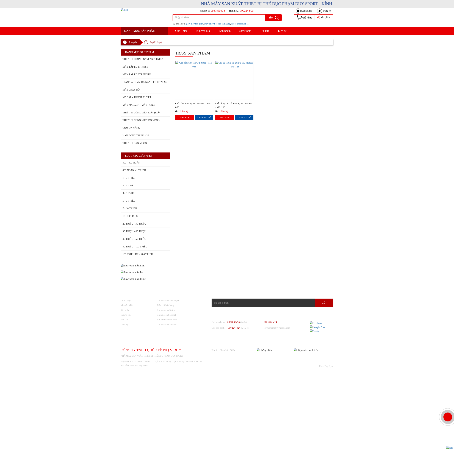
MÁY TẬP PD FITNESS (135, 66)
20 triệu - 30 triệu (134, 223)
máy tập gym (197, 23)
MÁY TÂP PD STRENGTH (137, 74)
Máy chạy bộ (210, 23)
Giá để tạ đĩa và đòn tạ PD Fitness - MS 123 (234, 105)
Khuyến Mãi (203, 30)
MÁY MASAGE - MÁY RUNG (139, 105)
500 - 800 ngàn (131, 162)
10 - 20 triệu (130, 216)
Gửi (324, 302)
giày (188, 23)
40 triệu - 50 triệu (134, 239)
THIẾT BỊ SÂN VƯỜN (135, 143)
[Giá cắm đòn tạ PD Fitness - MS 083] (194, 64)
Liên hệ (282, 30)
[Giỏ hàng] (304, 17)
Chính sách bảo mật (166, 314)
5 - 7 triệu (129, 201)
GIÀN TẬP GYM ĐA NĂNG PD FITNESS (145, 82)
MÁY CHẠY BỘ (131, 89)
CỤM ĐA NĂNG (131, 128)
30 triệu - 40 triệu (134, 231)
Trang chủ (133, 42)
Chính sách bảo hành (167, 324)
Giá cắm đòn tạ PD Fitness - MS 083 (193, 105)
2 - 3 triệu (129, 185)
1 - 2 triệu (129, 178)
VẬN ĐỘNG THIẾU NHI (136, 135)
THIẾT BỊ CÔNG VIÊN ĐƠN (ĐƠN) (142, 112)
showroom (245, 30)
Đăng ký (326, 10)
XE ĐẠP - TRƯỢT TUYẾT (137, 97)
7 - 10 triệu (130, 208)
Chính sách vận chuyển (168, 300)
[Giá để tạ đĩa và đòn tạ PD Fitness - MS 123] (234, 64)
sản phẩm (323, 17)
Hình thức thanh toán (167, 319)
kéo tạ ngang (224, 23)
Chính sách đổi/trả (166, 310)
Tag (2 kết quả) (156, 42)
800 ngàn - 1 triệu (134, 170)
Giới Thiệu (181, 30)
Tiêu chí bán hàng (165, 305)
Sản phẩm (225, 30)
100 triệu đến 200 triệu (138, 254)
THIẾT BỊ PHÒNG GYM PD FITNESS (143, 59)
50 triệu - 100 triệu (135, 246)
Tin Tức (264, 30)
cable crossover (238, 23)
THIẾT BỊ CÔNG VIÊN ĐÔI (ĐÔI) (141, 120)
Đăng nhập (306, 10)
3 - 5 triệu (129, 193)
